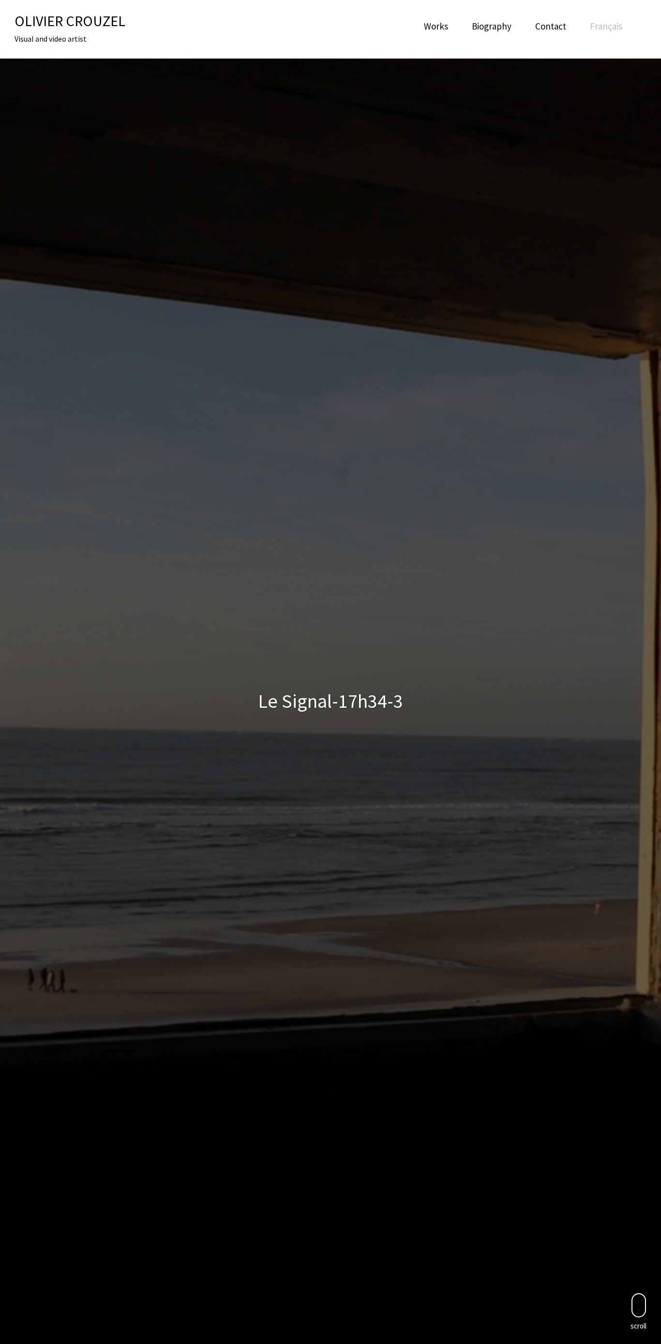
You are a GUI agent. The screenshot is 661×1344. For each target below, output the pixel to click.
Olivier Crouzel (70, 21)
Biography (491, 26)
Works (436, 26)
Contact (550, 26)
